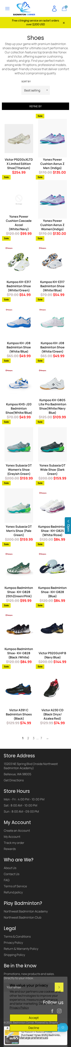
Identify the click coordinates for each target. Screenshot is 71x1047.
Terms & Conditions (17, 936)
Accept (34, 1018)
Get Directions (14, 780)
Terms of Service (15, 886)
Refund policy (13, 892)
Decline (33, 1028)
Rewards (10, 849)
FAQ (6, 880)
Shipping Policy (14, 955)
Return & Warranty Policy (21, 949)
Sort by (26, 81)
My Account (12, 837)
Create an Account (17, 830)
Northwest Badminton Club (22, 917)
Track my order (14, 843)
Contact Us (11, 874)
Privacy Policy (19, 1007)
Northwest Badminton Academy (26, 911)
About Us (10, 868)
